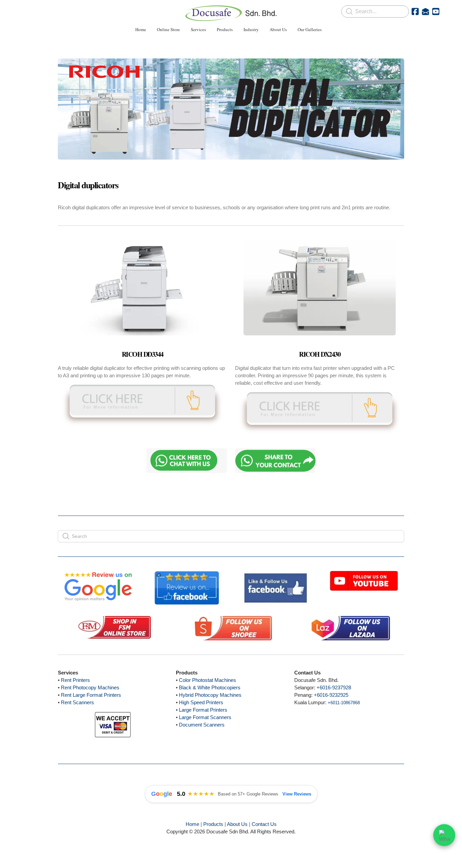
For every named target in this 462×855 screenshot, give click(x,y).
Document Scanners (202, 725)
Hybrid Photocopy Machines (210, 695)
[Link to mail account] (425, 11)
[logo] (231, 13)
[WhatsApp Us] (444, 836)
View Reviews (296, 794)
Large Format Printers (203, 710)
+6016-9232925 (331, 695)
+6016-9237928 (334, 687)
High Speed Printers (201, 702)
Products (213, 824)
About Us (237, 824)
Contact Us (264, 824)
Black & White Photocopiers (209, 687)
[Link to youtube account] (435, 11)
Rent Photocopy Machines (90, 687)
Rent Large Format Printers (91, 695)
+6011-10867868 (344, 702)
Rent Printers (75, 680)
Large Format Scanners (205, 717)
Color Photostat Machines (207, 680)
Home (192, 824)
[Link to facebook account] (415, 11)
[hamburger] (28, 10)
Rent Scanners (77, 702)
